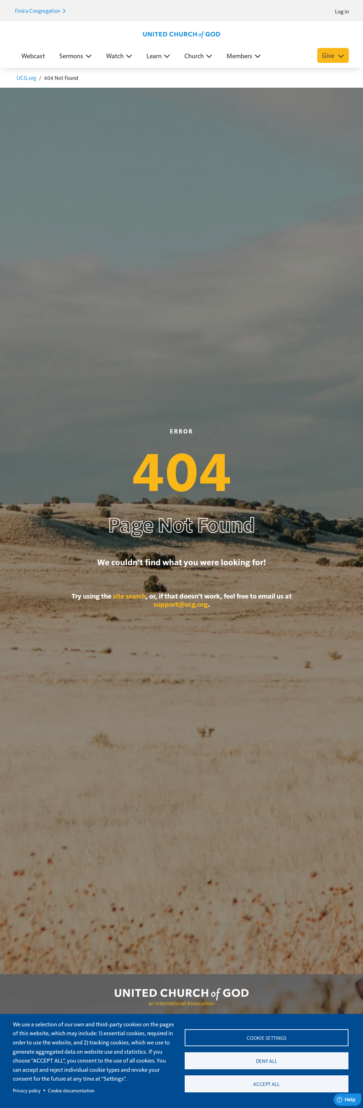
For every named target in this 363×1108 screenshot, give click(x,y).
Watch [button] (115, 55)
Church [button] (194, 55)
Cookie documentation (71, 1090)
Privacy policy (27, 1090)
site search (129, 595)
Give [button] (329, 55)
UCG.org (26, 77)
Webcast (33, 55)
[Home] (181, 34)
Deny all (266, 1061)
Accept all (266, 1084)
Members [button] (239, 55)
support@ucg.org (180, 604)
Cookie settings (266, 1038)
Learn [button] (154, 55)
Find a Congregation (38, 10)
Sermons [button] (71, 55)
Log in (342, 11)
